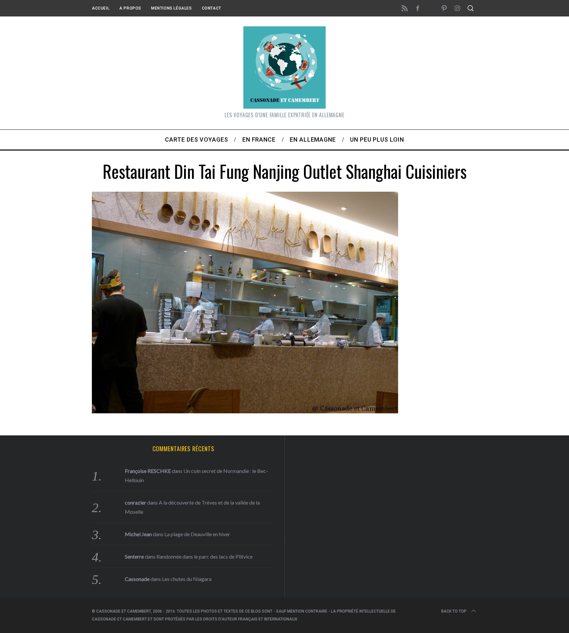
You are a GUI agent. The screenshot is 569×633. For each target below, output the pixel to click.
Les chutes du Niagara (186, 579)
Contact (211, 8)
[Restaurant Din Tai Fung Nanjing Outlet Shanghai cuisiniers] (245, 411)
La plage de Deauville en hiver (197, 534)
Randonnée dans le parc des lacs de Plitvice (204, 556)
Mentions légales (171, 8)
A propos (130, 8)
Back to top (454, 611)
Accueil (100, 8)
